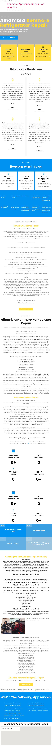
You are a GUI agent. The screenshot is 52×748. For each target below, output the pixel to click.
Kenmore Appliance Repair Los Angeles (25, 5)
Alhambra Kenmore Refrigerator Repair (26, 321)
